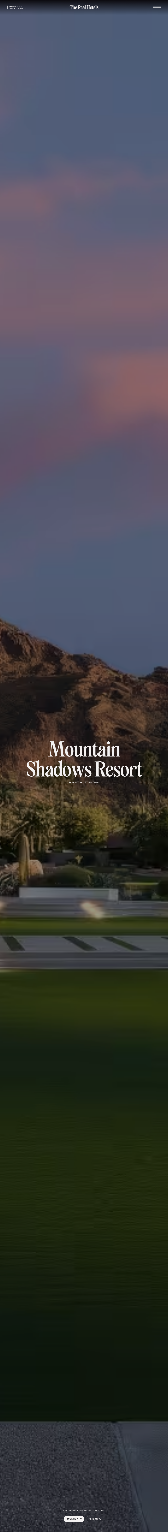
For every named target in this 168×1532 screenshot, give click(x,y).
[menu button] (156, 7)
